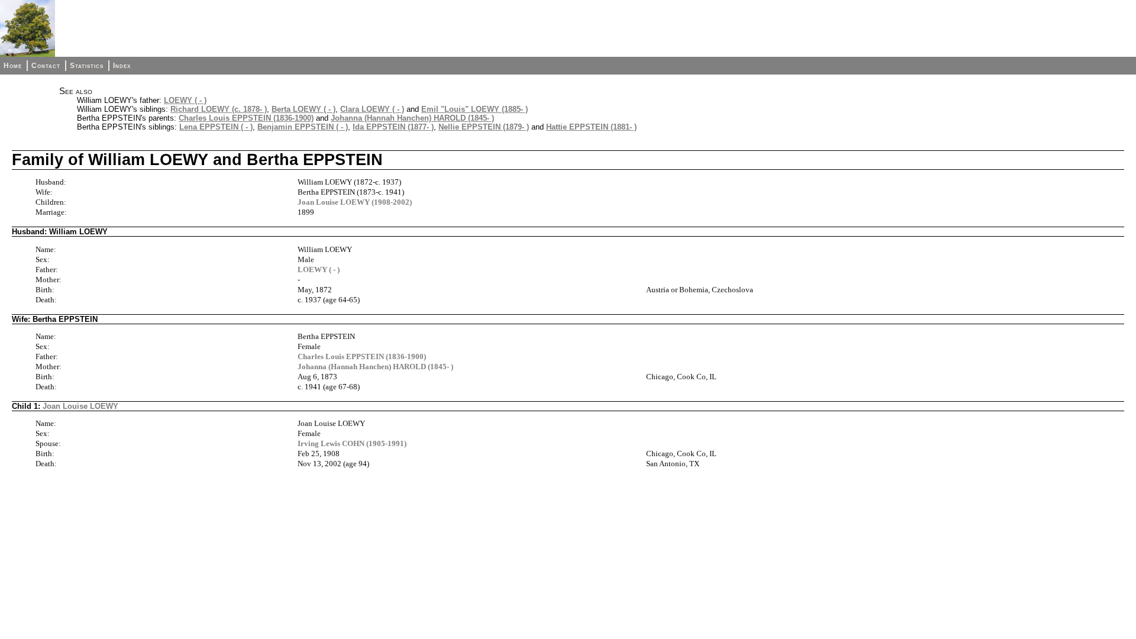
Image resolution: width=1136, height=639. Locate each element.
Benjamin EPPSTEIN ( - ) (302, 126)
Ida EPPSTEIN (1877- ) (393, 126)
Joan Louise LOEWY (80, 406)
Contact (45, 66)
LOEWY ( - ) (185, 100)
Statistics (87, 66)
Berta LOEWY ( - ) (303, 109)
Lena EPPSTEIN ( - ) (216, 126)
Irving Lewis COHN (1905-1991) (352, 443)
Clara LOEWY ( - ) (372, 109)
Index (122, 66)
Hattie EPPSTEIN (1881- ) (591, 126)
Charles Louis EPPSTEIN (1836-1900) (246, 118)
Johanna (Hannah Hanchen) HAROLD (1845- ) (412, 118)
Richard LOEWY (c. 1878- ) (218, 109)
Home (13, 66)
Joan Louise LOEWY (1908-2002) (355, 202)
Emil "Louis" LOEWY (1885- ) (474, 109)
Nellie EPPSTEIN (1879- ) (483, 126)
